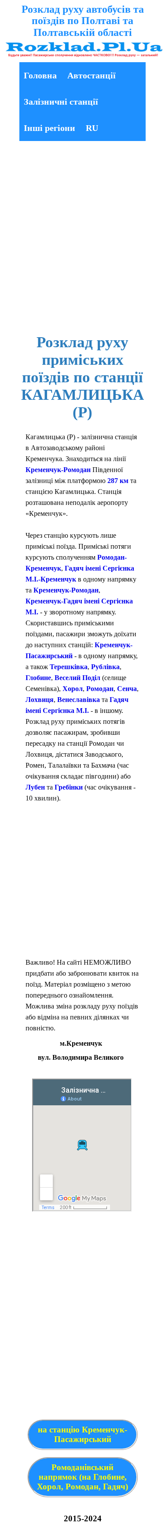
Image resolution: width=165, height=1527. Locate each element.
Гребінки (69, 787)
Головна (40, 75)
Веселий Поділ (77, 677)
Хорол (72, 688)
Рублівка (105, 666)
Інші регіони (49, 128)
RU (92, 128)
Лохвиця (40, 699)
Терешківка (69, 666)
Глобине (38, 677)
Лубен (35, 787)
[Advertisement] (82, 239)
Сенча (127, 688)
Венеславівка (78, 699)
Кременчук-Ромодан (58, 469)
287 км (117, 480)
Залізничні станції (61, 101)
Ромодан (100, 688)
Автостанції (91, 75)
